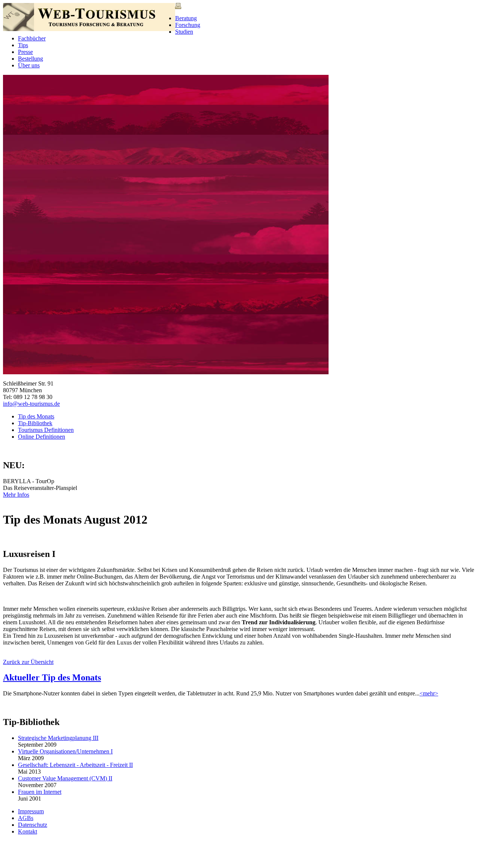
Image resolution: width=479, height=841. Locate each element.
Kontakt (27, 831)
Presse (25, 52)
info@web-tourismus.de (31, 403)
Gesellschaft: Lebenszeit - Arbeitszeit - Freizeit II (75, 765)
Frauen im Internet (39, 792)
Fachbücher (32, 38)
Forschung (187, 25)
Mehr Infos (16, 494)
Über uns (29, 65)
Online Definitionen (41, 436)
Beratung (186, 18)
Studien (184, 31)
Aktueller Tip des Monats (52, 677)
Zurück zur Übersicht (28, 662)
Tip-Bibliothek (35, 423)
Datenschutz (32, 825)
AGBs (25, 818)
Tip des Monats (36, 416)
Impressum (31, 811)
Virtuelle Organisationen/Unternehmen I (65, 751)
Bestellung (30, 58)
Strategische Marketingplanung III (58, 738)
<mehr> (428, 693)
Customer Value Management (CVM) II (65, 778)
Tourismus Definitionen (46, 430)
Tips (23, 45)
